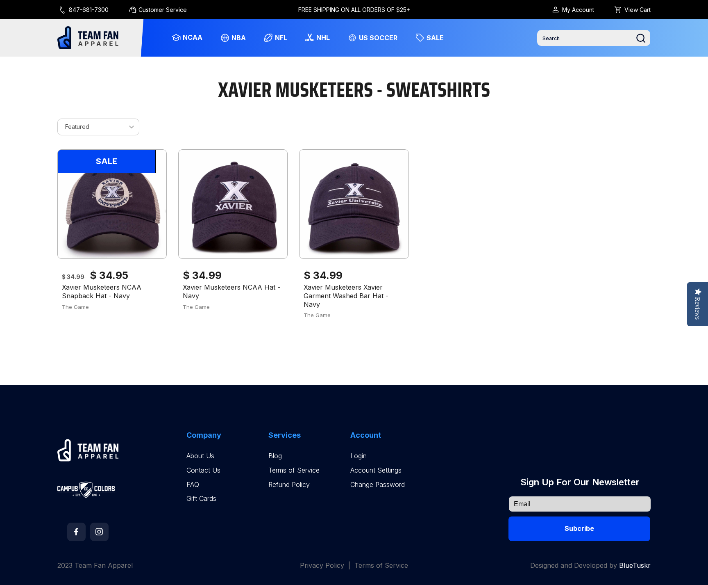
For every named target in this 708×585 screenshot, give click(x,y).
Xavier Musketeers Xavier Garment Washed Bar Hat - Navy (346, 295)
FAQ (192, 485)
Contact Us (203, 470)
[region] (354, 9)
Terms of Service (294, 470)
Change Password (377, 485)
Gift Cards (201, 499)
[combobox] (593, 38)
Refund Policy (289, 485)
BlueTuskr (635, 565)
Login (358, 456)
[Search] (640, 38)
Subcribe (579, 528)
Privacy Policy (322, 565)
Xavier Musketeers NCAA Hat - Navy (231, 291)
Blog (275, 456)
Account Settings (376, 470)
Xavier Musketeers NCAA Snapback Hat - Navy (101, 291)
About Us (200, 456)
